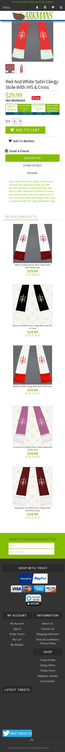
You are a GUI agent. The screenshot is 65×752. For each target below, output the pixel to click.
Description (32, 158)
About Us (47, 623)
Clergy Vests (47, 670)
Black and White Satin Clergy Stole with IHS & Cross (32, 327)
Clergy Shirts (47, 665)
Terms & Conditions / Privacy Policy (48, 641)
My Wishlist (17, 644)
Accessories (48, 681)
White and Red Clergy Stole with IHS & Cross (32, 386)
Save (37, 97)
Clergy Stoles (48, 660)
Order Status (17, 634)
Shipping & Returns (47, 634)
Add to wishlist (23, 141)
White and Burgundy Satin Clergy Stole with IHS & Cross (32, 266)
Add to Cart (27, 130)
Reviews (32, 173)
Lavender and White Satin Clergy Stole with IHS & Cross (32, 448)
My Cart (17, 639)
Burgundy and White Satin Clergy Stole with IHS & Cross (32, 509)
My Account (17, 623)
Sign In (17, 628)
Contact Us (48, 628)
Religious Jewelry (48, 676)
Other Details (32, 165)
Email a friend (19, 151)
